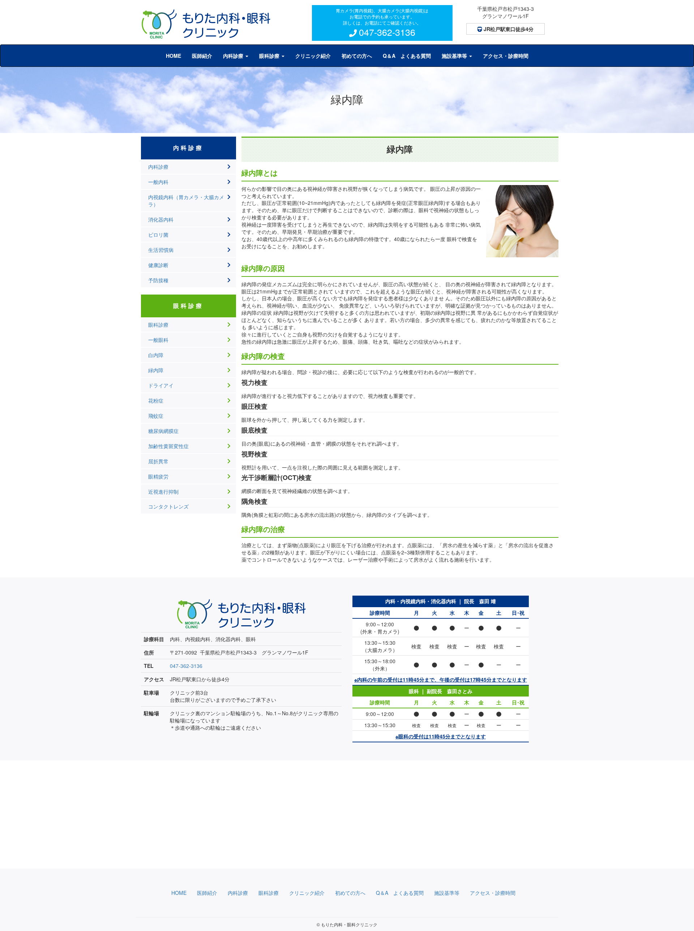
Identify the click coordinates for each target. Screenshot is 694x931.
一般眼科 (158, 339)
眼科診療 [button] (270, 55)
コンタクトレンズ (168, 506)
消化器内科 (161, 219)
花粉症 (155, 400)
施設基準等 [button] (455, 55)
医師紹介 (202, 55)
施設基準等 (446, 892)
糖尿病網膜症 (163, 430)
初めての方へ (357, 55)
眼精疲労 (158, 476)
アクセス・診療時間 (505, 55)
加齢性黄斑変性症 (168, 446)
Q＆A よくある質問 (407, 55)
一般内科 (158, 181)
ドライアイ (161, 385)
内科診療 (158, 166)
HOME (173, 55)
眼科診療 (158, 324)
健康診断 (158, 265)
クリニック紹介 (313, 55)
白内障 (155, 355)
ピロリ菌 (158, 234)
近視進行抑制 (163, 491)
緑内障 (155, 370)
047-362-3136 (387, 31)
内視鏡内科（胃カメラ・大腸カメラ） (186, 200)
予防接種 (158, 280)
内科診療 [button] (234, 55)
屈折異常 (158, 461)
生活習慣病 (161, 249)
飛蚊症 (155, 415)
